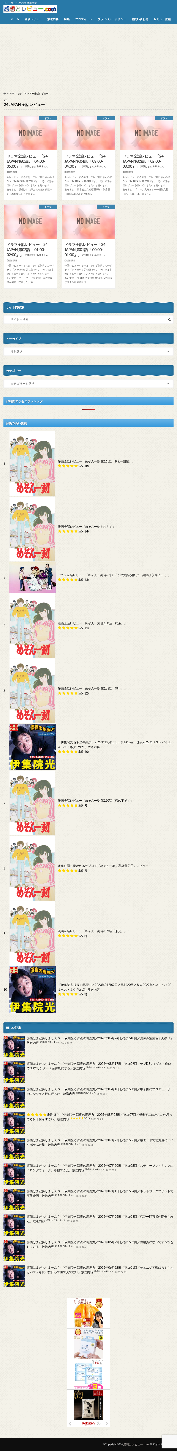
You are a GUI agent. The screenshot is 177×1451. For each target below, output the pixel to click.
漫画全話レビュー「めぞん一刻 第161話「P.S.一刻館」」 (96, 461)
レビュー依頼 (162, 19)
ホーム (15, 19)
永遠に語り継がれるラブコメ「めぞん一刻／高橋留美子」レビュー (103, 866)
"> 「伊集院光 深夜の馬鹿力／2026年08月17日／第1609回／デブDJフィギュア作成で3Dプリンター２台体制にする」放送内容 (99, 1066)
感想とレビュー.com (136, 1444)
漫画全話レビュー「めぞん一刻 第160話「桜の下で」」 (95, 800)
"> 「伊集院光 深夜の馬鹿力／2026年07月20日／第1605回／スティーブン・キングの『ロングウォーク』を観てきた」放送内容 (100, 1168)
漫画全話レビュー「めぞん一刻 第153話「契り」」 (92, 688)
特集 (67, 19)
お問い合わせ (139, 19)
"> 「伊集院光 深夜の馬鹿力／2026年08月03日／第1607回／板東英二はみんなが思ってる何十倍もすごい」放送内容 (99, 1117)
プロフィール (83, 19)
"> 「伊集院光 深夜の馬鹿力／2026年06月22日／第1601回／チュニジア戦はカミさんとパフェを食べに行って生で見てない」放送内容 (100, 1270)
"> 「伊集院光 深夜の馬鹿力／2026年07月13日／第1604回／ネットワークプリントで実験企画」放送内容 (100, 1193)
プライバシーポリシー (112, 19)
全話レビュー (33, 19)
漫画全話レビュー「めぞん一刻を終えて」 (86, 526)
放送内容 (52, 19)
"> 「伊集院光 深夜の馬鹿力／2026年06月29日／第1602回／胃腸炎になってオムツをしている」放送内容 (100, 1244)
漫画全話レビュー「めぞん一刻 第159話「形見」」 (92, 931)
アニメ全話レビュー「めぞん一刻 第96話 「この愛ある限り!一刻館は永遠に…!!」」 (114, 575)
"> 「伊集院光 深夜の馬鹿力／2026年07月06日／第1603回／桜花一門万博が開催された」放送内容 (100, 1219)
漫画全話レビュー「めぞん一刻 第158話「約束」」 (92, 623)
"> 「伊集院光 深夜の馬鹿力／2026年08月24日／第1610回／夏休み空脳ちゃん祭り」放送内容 (100, 1040)
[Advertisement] (88, 58)
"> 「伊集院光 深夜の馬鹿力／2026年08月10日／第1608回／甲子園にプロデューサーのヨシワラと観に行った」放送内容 (100, 1091)
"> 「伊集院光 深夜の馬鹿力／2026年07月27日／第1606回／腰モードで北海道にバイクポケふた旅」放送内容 (100, 1142)
